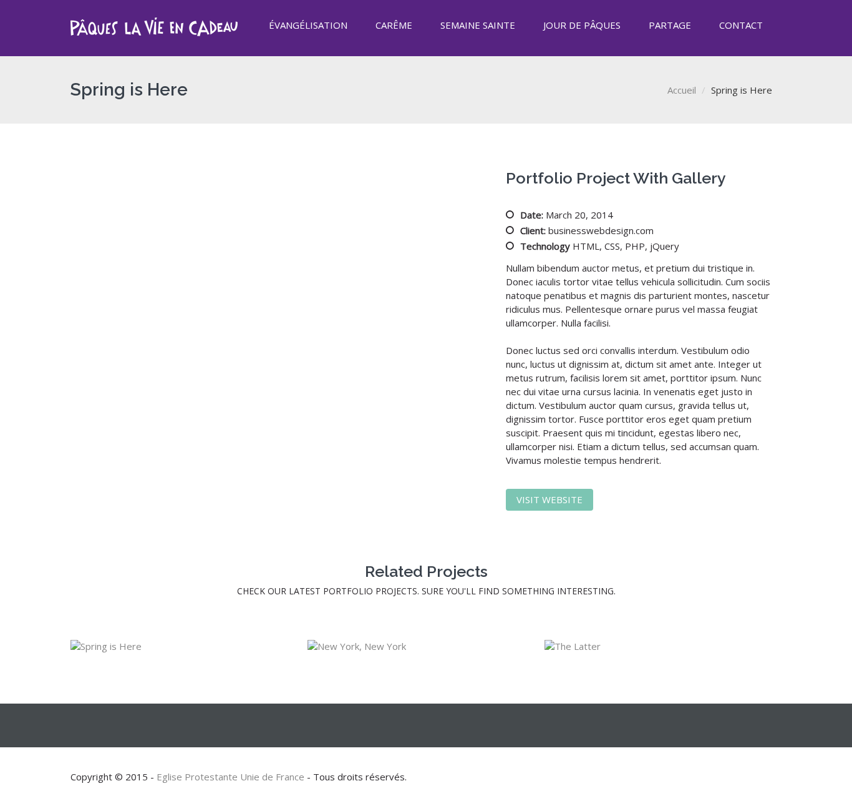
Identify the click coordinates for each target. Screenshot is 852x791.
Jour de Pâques (582, 25)
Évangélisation (308, 25)
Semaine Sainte (477, 25)
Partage (670, 25)
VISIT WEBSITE (549, 499)
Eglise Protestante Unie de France (230, 776)
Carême (393, 25)
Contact (741, 25)
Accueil (681, 90)
